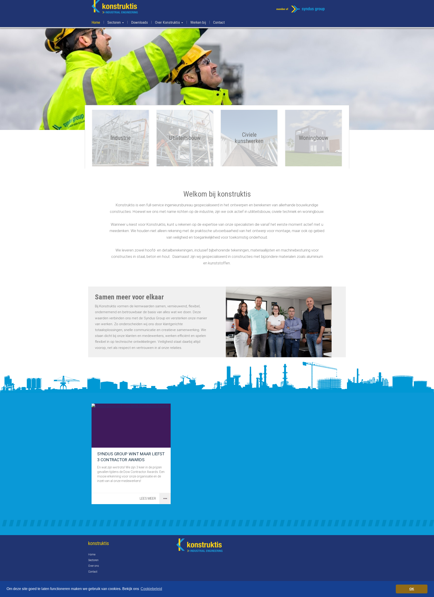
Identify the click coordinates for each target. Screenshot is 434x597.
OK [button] (411, 589)
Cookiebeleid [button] (151, 589)
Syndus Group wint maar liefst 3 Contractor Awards (131, 456)
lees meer (148, 498)
